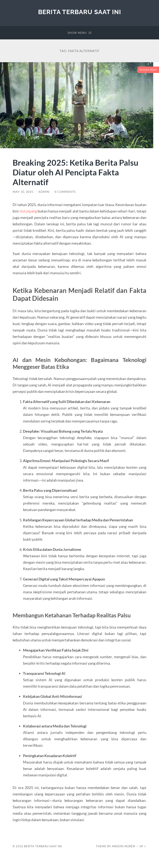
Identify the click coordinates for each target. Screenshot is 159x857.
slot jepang (28, 211)
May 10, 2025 (23, 191)
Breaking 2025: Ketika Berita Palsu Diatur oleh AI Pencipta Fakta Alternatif (75, 172)
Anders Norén (123, 846)
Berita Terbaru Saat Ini (79, 12)
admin (43, 191)
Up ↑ (142, 846)
